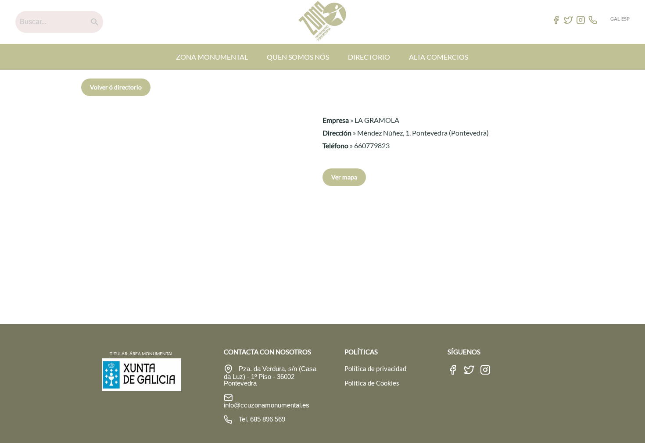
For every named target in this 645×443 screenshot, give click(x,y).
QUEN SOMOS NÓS (298, 57)
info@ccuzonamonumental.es (266, 405)
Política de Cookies (371, 383)
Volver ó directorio (116, 87)
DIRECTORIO (369, 57)
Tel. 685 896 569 (261, 419)
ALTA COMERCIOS (438, 57)
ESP (625, 18)
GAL (615, 18)
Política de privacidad (375, 368)
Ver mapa (344, 177)
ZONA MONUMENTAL (212, 57)
